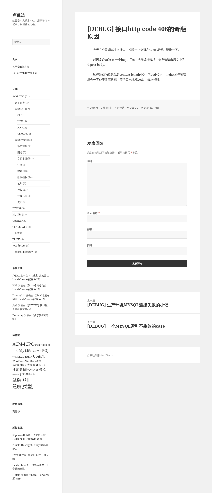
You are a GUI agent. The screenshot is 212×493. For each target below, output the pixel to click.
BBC (17, 233)
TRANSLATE (19, 227)
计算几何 (22, 196)
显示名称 (93, 213)
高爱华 (16, 411)
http (157, 107)
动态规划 (22, 146)
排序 (19, 165)
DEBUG (16, 208)
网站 (89, 245)
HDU (20, 121)
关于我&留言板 (20, 66)
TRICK (16, 239)
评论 (91, 161)
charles (148, 107)
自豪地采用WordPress (100, 355)
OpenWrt (18, 220)
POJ (19, 127)
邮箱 (91, 229)
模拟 (19, 189)
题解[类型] (21, 140)
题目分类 (20, 102)
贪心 (19, 202)
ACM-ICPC (18, 96)
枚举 (19, 183)
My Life (16, 214)
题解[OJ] (20, 109)
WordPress (18, 245)
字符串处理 (23, 158)
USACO (21, 133)
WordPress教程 (24, 251)
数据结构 (22, 177)
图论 (19, 152)
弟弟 (14, 305)
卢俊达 (18, 15)
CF (18, 115)
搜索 (19, 171)
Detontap (17, 315)
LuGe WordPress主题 (24, 73)
